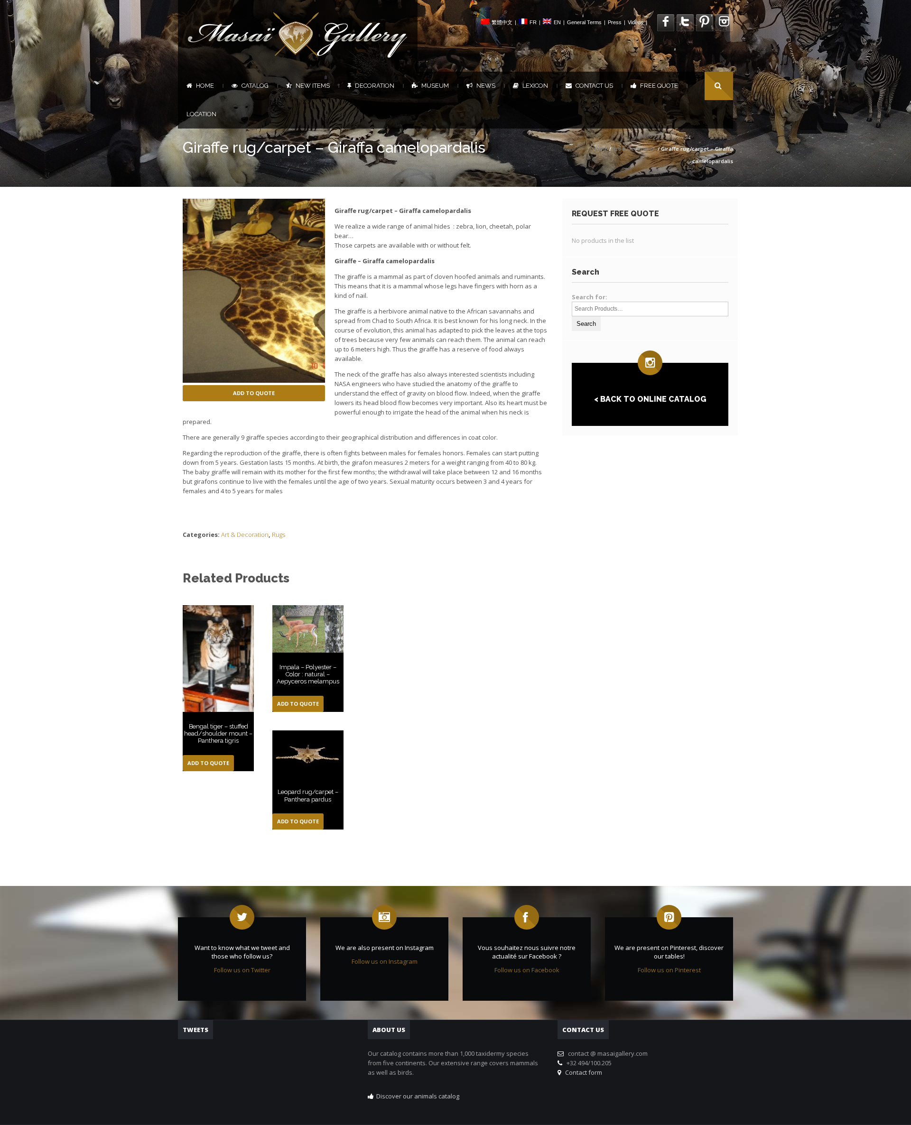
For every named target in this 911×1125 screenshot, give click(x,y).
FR (533, 22)
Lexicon (535, 85)
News (485, 85)
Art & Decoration (634, 148)
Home (205, 85)
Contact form (582, 1072)
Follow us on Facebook (526, 970)
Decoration (374, 85)
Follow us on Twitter (242, 970)
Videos (635, 22)
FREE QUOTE (659, 85)
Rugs (278, 534)
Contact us (594, 85)
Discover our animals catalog (417, 1096)
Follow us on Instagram (385, 961)
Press (615, 22)
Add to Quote (254, 393)
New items (313, 85)
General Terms (584, 22)
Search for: (589, 297)
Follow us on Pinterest (669, 970)
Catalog (255, 85)
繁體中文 (502, 22)
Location (201, 114)
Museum (435, 85)
